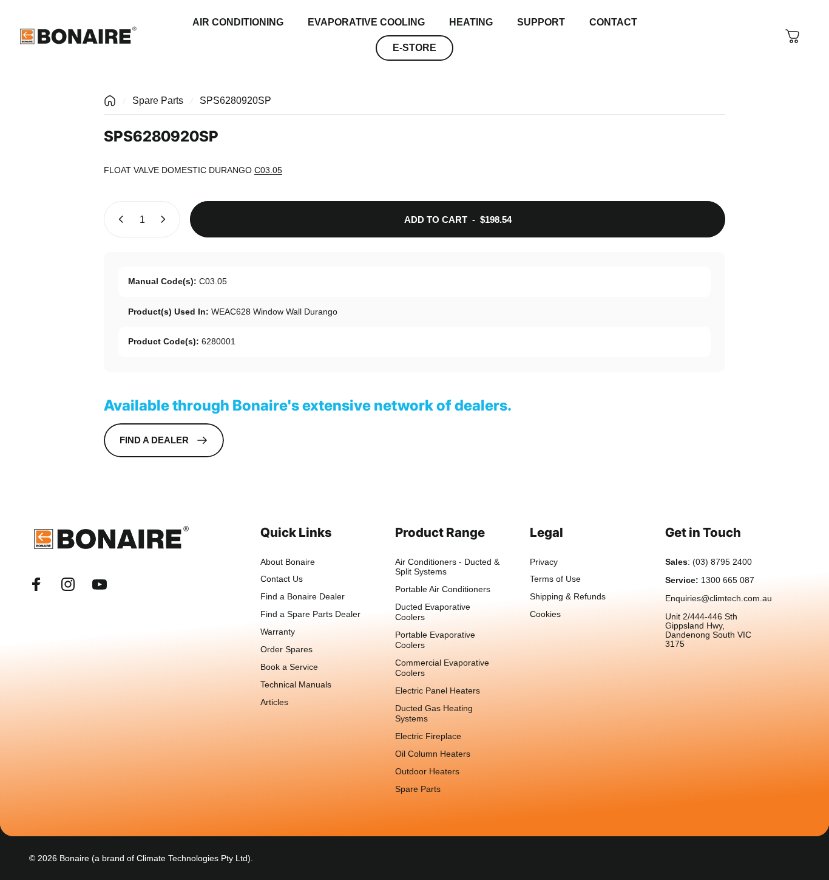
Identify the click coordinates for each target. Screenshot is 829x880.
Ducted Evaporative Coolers (432, 612)
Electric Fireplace (428, 736)
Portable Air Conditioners (442, 589)
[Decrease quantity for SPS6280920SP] (118, 219)
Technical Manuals (295, 684)
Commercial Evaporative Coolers (442, 668)
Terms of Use (555, 579)
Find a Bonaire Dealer (302, 596)
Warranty (277, 631)
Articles (274, 702)
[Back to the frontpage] (110, 101)
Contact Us (281, 579)
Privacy (544, 562)
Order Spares (286, 649)
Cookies (545, 614)
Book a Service (289, 667)
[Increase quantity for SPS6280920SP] (166, 219)
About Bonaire (287, 562)
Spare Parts (157, 100)
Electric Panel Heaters (437, 690)
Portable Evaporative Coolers (435, 640)
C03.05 (268, 170)
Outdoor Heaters (427, 771)
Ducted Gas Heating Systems (434, 713)
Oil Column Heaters (432, 754)
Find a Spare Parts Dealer (310, 614)
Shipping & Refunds (568, 596)
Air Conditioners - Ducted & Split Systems (447, 567)
